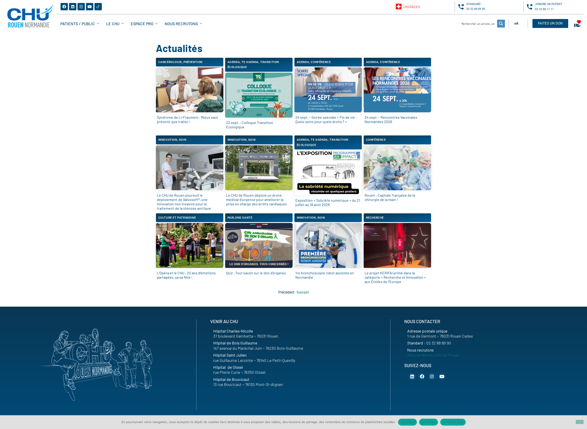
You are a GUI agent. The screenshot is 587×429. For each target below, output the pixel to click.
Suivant (302, 292)
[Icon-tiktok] (98, 6)
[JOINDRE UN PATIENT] (530, 6)
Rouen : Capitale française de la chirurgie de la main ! (390, 197)
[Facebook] (64, 6)
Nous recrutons (181, 23)
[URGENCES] (398, 6)
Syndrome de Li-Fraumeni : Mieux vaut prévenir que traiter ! (187, 119)
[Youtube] (89, 6)
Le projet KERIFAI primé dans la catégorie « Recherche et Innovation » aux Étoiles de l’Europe (395, 277)
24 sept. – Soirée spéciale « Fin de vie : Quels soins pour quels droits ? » (326, 119)
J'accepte (407, 422)
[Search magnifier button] (501, 24)
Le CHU (112, 23)
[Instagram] (81, 6)
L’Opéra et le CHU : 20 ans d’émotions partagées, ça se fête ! (186, 275)
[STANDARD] (461, 6)
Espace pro (142, 23)
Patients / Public (77, 23)
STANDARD (473, 4)
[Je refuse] (580, 422)
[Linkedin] (72, 6)
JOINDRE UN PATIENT (548, 4)
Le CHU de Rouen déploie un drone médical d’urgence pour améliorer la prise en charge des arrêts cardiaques (256, 199)
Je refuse (428, 422)
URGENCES (411, 7)
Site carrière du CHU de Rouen (433, 355)
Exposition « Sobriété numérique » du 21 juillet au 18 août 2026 (327, 202)
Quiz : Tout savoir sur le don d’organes (256, 273)
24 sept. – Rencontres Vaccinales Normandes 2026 (391, 119)
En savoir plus (453, 422)
